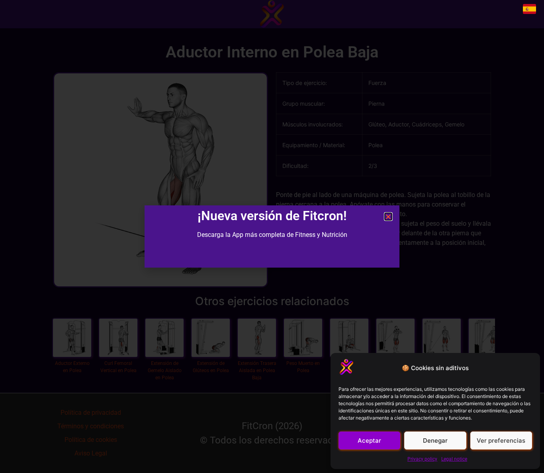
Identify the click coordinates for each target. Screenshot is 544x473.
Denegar (435, 440)
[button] (388, 216)
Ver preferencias (501, 440)
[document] (272, 236)
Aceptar (369, 440)
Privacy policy (422, 459)
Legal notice (454, 459)
